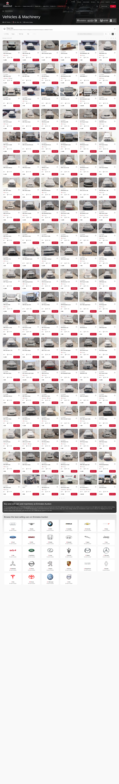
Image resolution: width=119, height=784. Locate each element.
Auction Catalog (28, 22)
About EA (79, 2)
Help (98, 2)
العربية (114, 2)
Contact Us (108, 2)
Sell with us (93, 2)
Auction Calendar (86, 2)
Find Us (102, 2)
